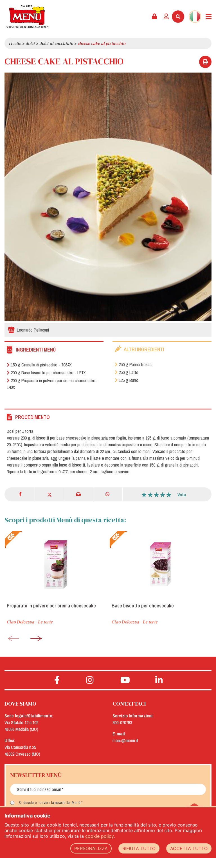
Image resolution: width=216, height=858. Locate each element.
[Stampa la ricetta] (205, 62)
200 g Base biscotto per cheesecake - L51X (48, 373)
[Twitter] (49, 494)
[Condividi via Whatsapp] (107, 494)
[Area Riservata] (154, 16)
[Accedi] (166, 16)
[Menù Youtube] (125, 680)
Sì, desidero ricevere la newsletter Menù (49, 802)
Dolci (30, 43)
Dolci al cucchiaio (56, 43)
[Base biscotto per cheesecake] (160, 564)
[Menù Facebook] (57, 680)
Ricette (15, 43)
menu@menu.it (125, 740)
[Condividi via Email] (78, 494)
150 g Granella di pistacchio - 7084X (41, 365)
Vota (181, 495)
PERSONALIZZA (91, 848)
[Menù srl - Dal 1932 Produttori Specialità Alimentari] (27, 16)
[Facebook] (20, 494)
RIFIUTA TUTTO (139, 848)
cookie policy (99, 836)
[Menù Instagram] (90, 680)
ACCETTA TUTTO (189, 848)
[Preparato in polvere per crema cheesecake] (55, 564)
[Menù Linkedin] (159, 680)
